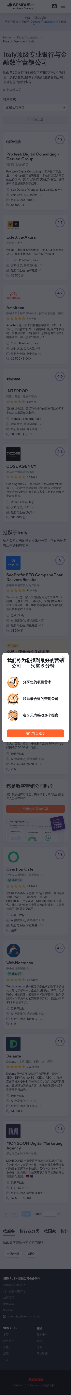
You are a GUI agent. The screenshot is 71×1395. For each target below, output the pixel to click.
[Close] (64, 657)
